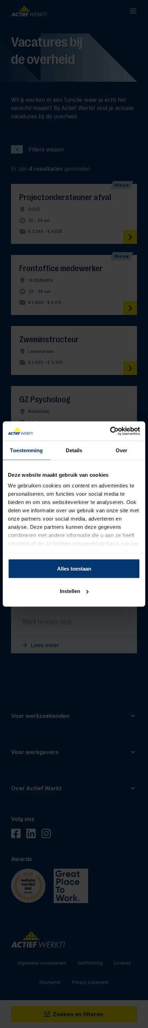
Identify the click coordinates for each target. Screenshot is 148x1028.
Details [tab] (74, 450)
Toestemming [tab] (26, 450)
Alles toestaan (74, 568)
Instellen (70, 591)
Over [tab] (121, 450)
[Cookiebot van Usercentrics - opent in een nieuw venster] (110, 431)
